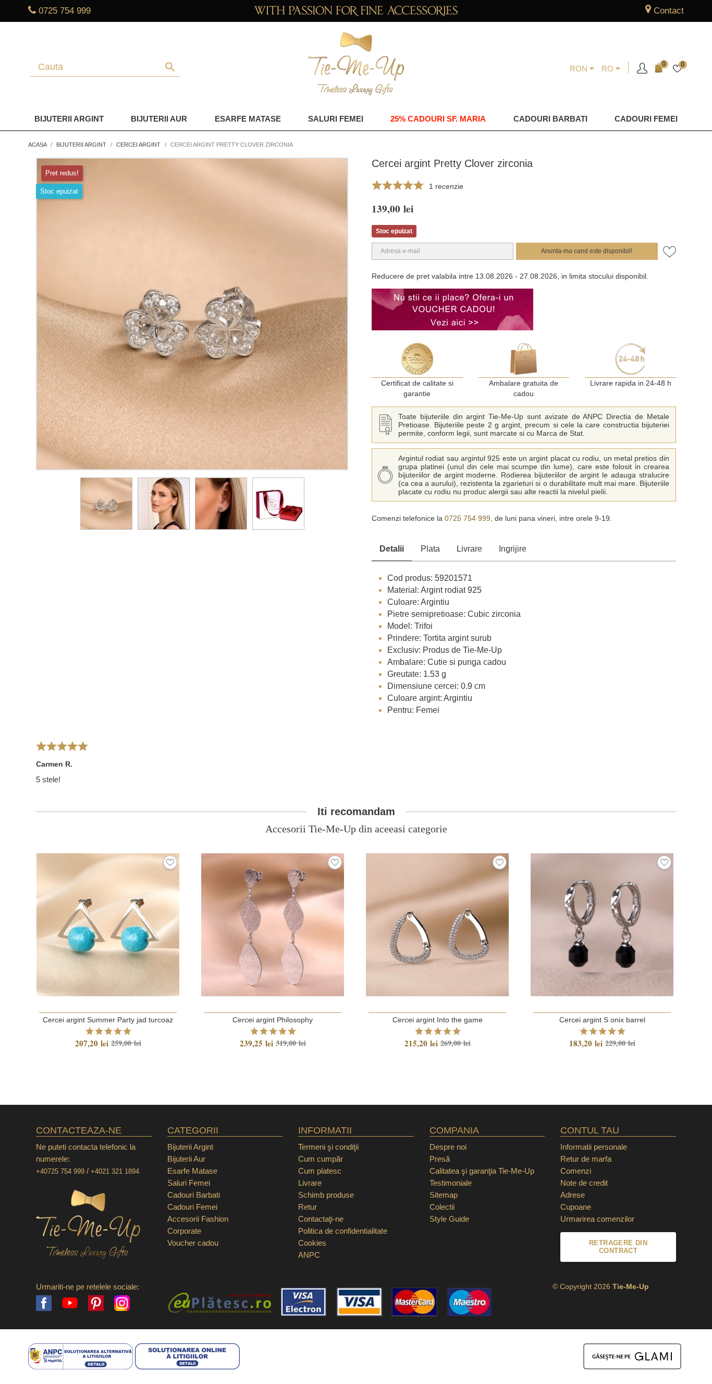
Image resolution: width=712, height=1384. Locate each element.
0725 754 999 (65, 11)
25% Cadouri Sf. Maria (438, 118)
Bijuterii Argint (69, 118)
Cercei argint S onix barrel (602, 1020)
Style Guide (449, 1218)
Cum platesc (319, 1170)
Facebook (44, 1303)
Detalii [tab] (391, 548)
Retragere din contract (618, 1247)
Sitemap (443, 1194)
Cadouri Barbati (550, 118)
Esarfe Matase (248, 118)
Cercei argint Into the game (437, 1020)
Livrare (469, 548)
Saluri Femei (335, 118)
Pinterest (96, 1303)
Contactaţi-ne (320, 1218)
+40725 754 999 (60, 1171)
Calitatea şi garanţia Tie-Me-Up (481, 1170)
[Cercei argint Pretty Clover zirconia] (106, 504)
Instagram (122, 1303)
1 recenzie (446, 186)
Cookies (312, 1242)
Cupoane (575, 1206)
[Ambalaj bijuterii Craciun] (278, 504)
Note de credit (584, 1182)
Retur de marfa (585, 1158)
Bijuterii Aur (159, 118)
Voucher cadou (192, 1242)
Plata (430, 548)
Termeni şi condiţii (328, 1146)
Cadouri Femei (646, 118)
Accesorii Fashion (197, 1218)
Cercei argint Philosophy (272, 1020)
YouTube (70, 1303)
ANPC (309, 1254)
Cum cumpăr (320, 1158)
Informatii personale (593, 1146)
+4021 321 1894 (115, 1171)
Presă (439, 1158)
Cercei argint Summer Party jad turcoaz (108, 1020)
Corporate (184, 1230)
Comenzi (575, 1170)
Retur (307, 1206)
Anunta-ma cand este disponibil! (586, 251)
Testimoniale (450, 1182)
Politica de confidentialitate (342, 1230)
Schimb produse (326, 1194)
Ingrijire (512, 548)
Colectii (442, 1206)
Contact (669, 11)
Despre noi (448, 1146)
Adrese (572, 1194)
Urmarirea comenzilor (597, 1218)
